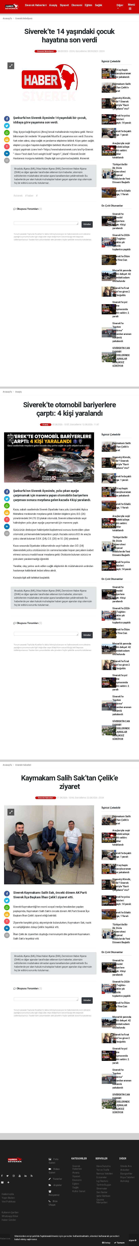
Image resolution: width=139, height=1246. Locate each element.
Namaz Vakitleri (104, 1173)
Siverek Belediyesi (23, 18)
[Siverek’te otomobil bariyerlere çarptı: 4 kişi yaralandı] (49, 457)
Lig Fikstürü (102, 1181)
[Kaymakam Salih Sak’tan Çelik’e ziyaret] (49, 844)
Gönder (87, 224)
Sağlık (98, 5)
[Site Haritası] (3, 1182)
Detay (107, 1242)
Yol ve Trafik (102, 1170)
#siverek (17, 195)
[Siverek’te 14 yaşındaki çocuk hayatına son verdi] (49, 84)
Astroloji (124, 1181)
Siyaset (64, 5)
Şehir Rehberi (103, 1196)
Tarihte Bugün (103, 1184)
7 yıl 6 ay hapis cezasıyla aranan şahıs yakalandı (121, 73)
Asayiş (53, 5)
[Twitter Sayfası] (8, 1175)
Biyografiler (126, 1173)
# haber (29, 195)
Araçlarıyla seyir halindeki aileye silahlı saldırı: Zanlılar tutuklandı (121, 150)
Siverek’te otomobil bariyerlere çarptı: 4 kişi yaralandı (118, 221)
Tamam (120, 1242)
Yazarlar (57, 1179)
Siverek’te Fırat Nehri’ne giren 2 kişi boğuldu (121, 292)
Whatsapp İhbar (10, 1216)
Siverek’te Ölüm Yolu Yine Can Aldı (121, 260)
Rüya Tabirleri (127, 1177)
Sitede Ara (125, 1166)
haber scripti (6, 1242)
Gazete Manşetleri (101, 1201)
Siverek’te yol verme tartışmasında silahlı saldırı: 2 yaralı (120, 309)
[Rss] (33, 1175)
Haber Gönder (9, 1220)
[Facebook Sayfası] (3, 1175)
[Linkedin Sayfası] (27, 1175)
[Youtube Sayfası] (21, 1175)
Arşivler (57, 1185)
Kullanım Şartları (10, 1212)
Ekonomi (77, 5)
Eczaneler (101, 1177)
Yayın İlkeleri (8, 1197)
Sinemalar (101, 1188)
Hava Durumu (103, 1166)
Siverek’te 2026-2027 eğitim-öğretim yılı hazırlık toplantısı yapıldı (121, 242)
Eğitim (88, 5)
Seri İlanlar (101, 1192)
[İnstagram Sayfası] (15, 1175)
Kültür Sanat (78, 1191)
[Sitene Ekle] (9, 1182)
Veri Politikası (8, 1201)
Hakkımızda (8, 1194)
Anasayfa (7, 18)
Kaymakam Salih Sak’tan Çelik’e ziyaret (121, 87)
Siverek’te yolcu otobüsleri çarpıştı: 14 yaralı (121, 119)
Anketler (124, 1170)
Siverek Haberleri (35, 5)
